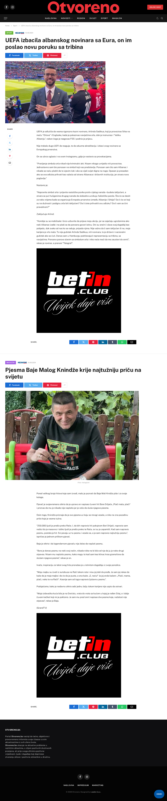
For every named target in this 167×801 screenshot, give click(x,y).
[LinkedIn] (9, 149)
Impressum (83, 785)
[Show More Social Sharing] (64, 55)
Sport (104, 18)
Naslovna (51, 18)
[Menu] (5, 18)
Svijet (93, 18)
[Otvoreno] (83, 7)
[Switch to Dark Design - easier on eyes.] (157, 18)
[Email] (9, 162)
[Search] (161, 18)
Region (81, 18)
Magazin (117, 18)
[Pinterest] (9, 156)
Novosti (65, 18)
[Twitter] (9, 142)
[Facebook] (9, 136)
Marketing (97, 785)
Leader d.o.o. (96, 792)
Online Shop (155, 7)
